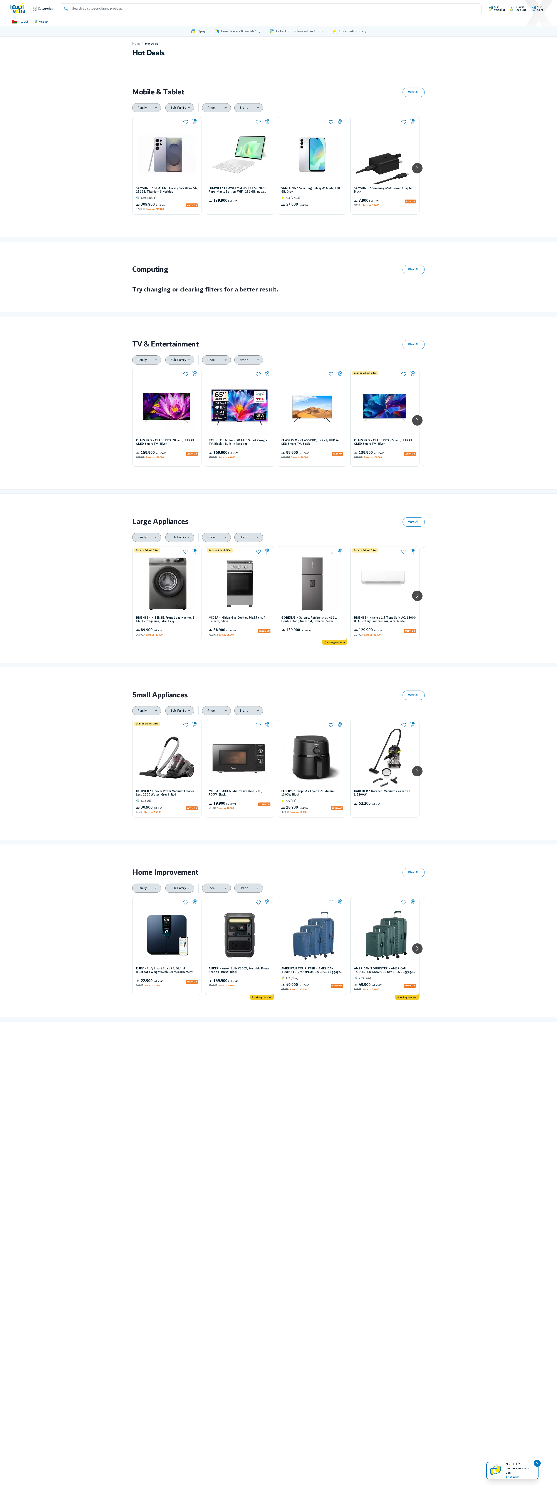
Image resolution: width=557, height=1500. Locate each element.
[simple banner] (17, 8)
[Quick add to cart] (194, 122)
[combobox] (146, 107)
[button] (417, 168)
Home (136, 43)
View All (413, 92)
